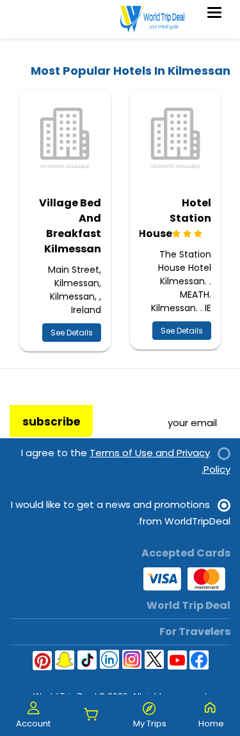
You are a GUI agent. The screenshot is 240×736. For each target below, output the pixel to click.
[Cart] (91, 715)
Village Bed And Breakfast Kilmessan (70, 225)
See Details (182, 330)
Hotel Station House (174, 218)
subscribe (51, 421)
